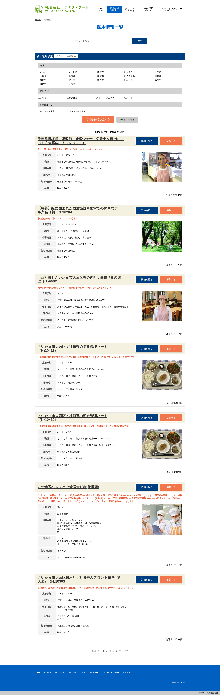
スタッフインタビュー (89, 673)
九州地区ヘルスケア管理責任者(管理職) (68, 487)
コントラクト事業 (77, 111)
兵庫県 (72, 76)
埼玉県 (129, 72)
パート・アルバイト (107, 98)
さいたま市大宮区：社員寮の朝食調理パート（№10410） (72, 418)
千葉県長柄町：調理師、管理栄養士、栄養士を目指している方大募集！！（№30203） (81, 141)
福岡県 (43, 84)
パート (129, 98)
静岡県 (43, 80)
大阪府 (43, 76)
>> (120, 651)
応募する (171, 141)
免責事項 (126, 673)
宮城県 (158, 76)
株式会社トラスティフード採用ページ (61, 9)
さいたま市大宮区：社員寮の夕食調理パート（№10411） (72, 348)
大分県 (72, 84)
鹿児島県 (130, 76)
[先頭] (93, 651)
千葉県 (101, 72)
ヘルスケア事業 (47, 111)
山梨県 (158, 72)
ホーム (38, 20)
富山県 (72, 80)
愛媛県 (101, 80)
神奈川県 (73, 72)
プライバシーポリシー (111, 673)
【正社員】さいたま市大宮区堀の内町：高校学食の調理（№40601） (79, 279)
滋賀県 (101, 76)
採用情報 (47, 673)
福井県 (129, 80)
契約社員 (73, 98)
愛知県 (158, 80)
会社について (60, 673)
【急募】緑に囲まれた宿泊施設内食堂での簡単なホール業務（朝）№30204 (79, 210)
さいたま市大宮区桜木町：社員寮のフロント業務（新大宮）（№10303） (80, 579)
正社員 (43, 98)
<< (99, 651)
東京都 (43, 72)
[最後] (126, 651)
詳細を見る (147, 141)
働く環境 (72, 673)
